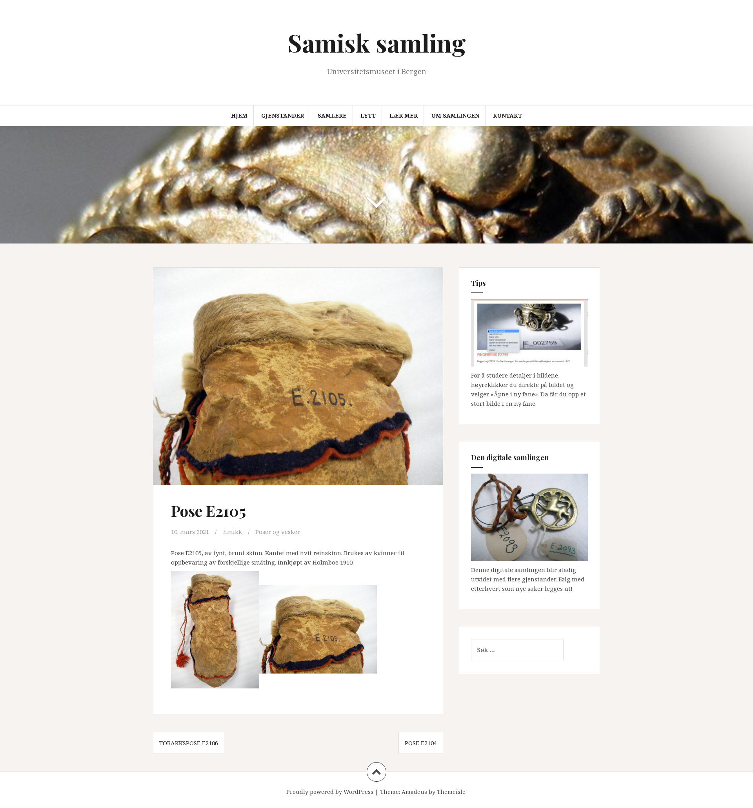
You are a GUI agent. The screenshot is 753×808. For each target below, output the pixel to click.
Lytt (368, 115)
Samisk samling (376, 42)
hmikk (232, 532)
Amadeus (414, 791)
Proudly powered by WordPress (329, 791)
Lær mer (403, 115)
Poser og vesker (277, 532)
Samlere (332, 115)
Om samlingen (455, 115)
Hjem (239, 115)
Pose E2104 (421, 743)
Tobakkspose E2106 (188, 743)
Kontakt (507, 115)
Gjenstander (282, 115)
